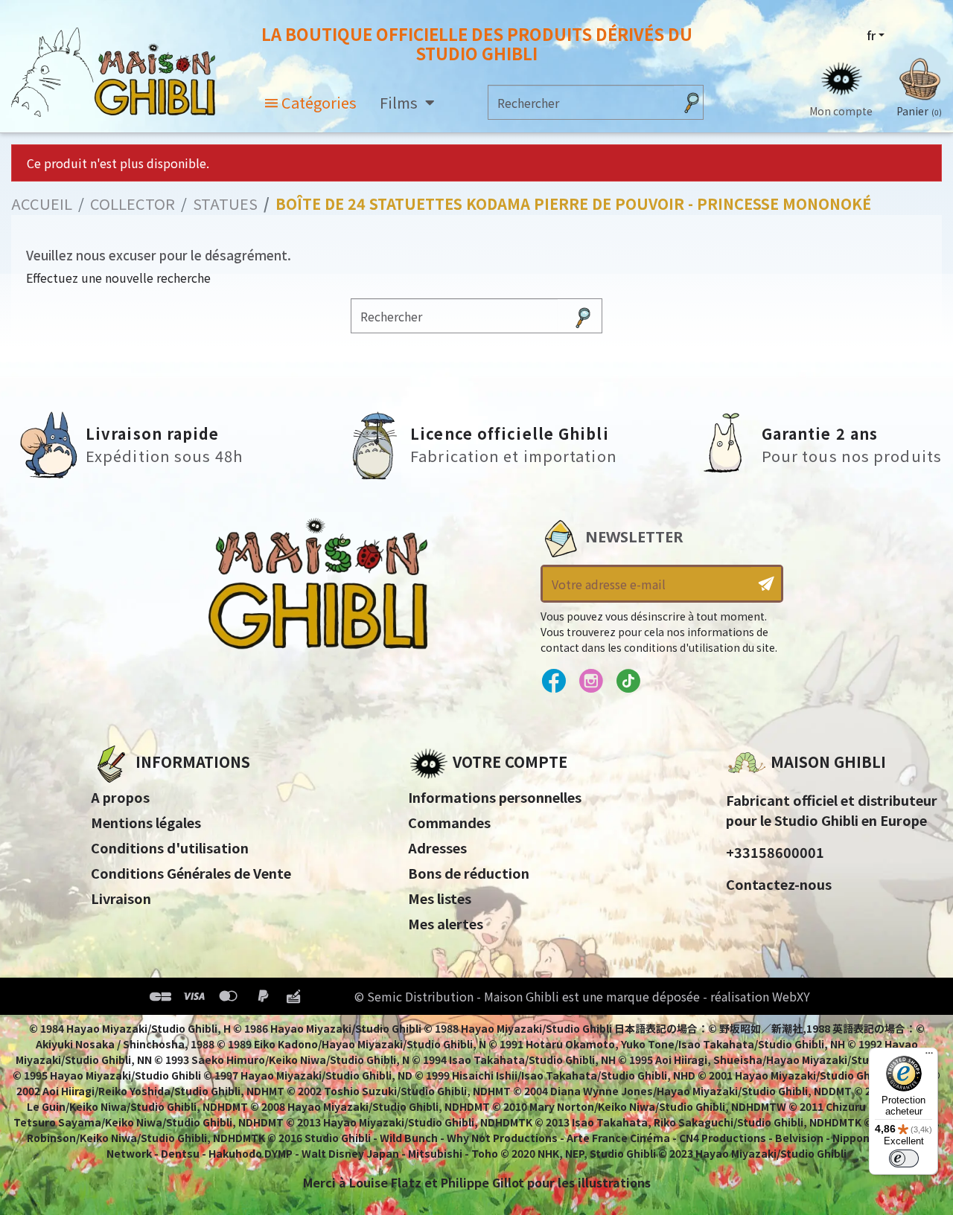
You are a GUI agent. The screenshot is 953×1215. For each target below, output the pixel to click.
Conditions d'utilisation (170, 847)
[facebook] (554, 681)
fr (871, 35)
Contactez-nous (779, 884)
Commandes (449, 822)
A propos (120, 797)
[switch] (904, 1158)
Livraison (121, 898)
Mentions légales (146, 822)
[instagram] (591, 681)
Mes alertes (445, 923)
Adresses (437, 847)
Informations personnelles (494, 797)
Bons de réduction (468, 872)
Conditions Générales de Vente (191, 872)
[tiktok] (628, 681)
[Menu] (929, 1056)
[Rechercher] (692, 102)
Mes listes (439, 898)
